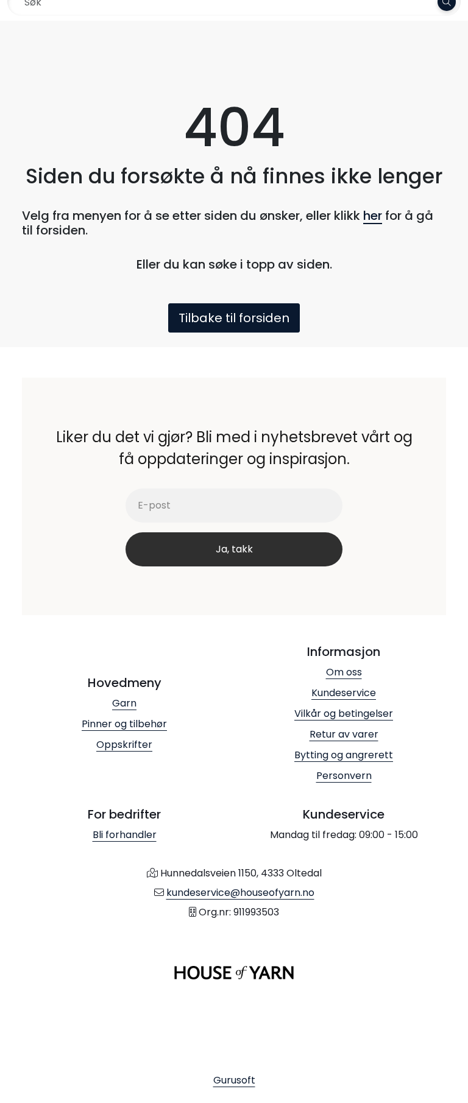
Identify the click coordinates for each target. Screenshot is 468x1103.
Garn (124, 703)
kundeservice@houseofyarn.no (240, 893)
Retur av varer (344, 734)
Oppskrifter (124, 745)
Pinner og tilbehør (124, 724)
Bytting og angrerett (343, 755)
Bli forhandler (125, 835)
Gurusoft (234, 1080)
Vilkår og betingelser (343, 714)
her (372, 215)
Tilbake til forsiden (234, 317)
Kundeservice (343, 693)
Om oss (344, 672)
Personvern (344, 776)
